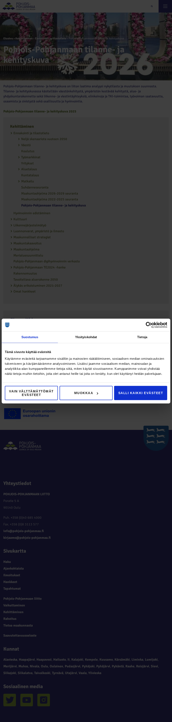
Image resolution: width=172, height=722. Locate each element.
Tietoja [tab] (142, 337)
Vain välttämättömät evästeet (31, 392)
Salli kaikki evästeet (140, 393)
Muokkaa (83, 393)
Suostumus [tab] (29, 337)
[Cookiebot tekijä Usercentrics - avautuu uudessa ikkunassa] (148, 325)
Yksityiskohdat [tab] (86, 337)
